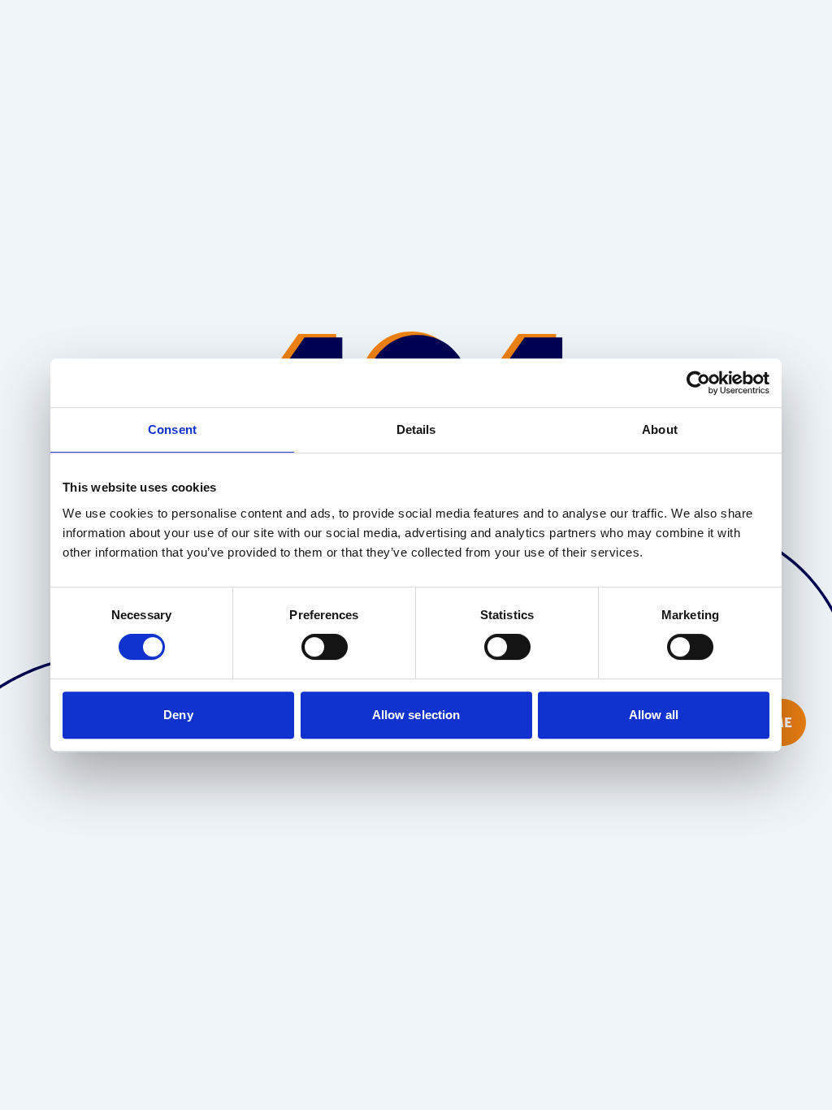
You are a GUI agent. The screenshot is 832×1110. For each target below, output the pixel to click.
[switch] (324, 647)
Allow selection (416, 715)
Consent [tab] (172, 429)
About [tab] (660, 429)
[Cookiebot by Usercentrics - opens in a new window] (698, 383)
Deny (178, 715)
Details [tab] (416, 429)
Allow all (653, 715)
